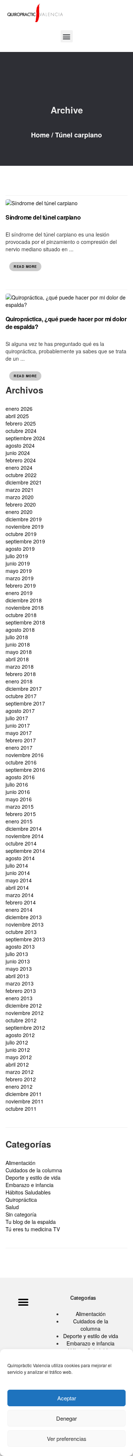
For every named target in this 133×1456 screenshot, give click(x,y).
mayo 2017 (19, 732)
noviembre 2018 (25, 607)
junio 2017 (18, 725)
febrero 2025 (21, 423)
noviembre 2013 (25, 924)
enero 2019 (19, 592)
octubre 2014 (21, 843)
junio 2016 (18, 791)
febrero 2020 (21, 504)
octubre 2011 (21, 1108)
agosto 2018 (20, 629)
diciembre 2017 (24, 688)
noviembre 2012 (25, 1012)
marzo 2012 (20, 1071)
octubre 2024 (21, 430)
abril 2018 (17, 659)
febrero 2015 (21, 814)
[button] (67, 36)
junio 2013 (18, 961)
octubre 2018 (21, 615)
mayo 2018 (19, 651)
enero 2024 (19, 467)
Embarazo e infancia (30, 1185)
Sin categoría (21, 1214)
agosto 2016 (20, 777)
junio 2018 (18, 644)
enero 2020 (19, 511)
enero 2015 (19, 821)
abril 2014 (17, 887)
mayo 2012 (19, 1057)
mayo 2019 (19, 570)
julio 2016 (17, 784)
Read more (25, 266)
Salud (12, 1207)
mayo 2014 (19, 880)
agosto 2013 (20, 946)
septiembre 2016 (25, 769)
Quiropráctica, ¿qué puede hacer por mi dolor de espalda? (66, 323)
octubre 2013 (21, 931)
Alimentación (20, 1162)
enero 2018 (19, 681)
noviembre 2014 (25, 836)
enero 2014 (19, 909)
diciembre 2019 (24, 519)
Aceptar (66, 1398)
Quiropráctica (21, 1199)
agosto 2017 (20, 710)
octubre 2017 (21, 696)
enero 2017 (19, 747)
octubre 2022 (21, 475)
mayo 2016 (19, 799)
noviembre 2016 (25, 755)
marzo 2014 (20, 895)
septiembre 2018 (25, 622)
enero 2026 (19, 408)
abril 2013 (17, 976)
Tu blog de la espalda (31, 1221)
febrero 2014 (21, 902)
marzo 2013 (20, 983)
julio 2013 (17, 954)
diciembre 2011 (24, 1094)
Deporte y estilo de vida (33, 1177)
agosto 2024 (20, 445)
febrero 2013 (21, 990)
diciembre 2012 (24, 1005)
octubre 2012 (21, 1020)
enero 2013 (19, 998)
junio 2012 (18, 1049)
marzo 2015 (20, 806)
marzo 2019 (20, 578)
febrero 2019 (21, 585)
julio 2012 (17, 1042)
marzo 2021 (20, 489)
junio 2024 (18, 452)
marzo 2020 (20, 497)
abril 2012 (17, 1064)
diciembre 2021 (24, 482)
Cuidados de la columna (34, 1170)
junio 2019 (18, 563)
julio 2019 (17, 556)
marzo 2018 (20, 666)
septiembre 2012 (25, 1027)
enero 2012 (19, 1086)
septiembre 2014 (25, 850)
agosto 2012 (20, 1035)
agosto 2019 (20, 548)
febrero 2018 (21, 674)
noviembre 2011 (25, 1101)
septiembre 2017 (25, 703)
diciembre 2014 (24, 828)
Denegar (66, 1418)
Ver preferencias (66, 1438)
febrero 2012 (21, 1079)
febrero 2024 (21, 460)
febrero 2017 (21, 740)
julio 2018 (17, 637)
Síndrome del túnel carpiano (43, 217)
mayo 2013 (19, 968)
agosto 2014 (20, 858)
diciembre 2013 (24, 917)
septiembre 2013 (25, 939)
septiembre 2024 (25, 438)
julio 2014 (17, 865)
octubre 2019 (21, 534)
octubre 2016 (21, 762)
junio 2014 (18, 872)
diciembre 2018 (24, 600)
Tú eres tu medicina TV (33, 1229)
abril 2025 (17, 416)
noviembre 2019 (25, 526)
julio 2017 (17, 718)
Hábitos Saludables (28, 1192)
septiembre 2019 (25, 541)
